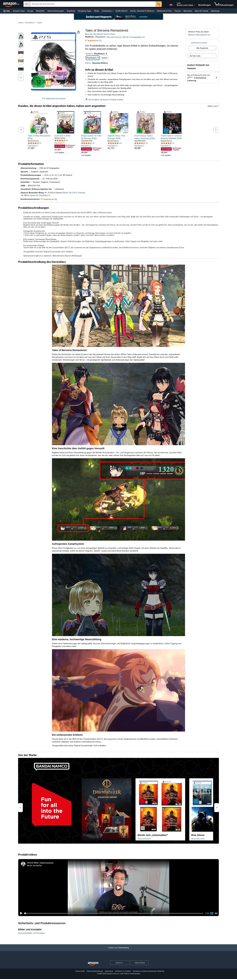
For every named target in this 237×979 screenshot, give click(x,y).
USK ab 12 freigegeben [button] (132, 37)
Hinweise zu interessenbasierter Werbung (148, 971)
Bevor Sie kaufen (34, 865)
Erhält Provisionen (46, 863)
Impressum (109, 971)
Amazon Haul (19, 11)
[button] (6, 11)
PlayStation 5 (30, 23)
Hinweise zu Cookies (123, 971)
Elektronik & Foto (164, 11)
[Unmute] (216, 913)
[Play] (20, 913)
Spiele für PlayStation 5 (40, 195)
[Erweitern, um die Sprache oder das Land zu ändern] (127, 963)
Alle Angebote (202, 48)
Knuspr (30, 11)
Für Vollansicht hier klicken (53, 98)
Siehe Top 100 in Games (73, 192)
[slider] (113, 913)
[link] (39, 137)
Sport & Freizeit (201, 11)
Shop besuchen (144, 839)
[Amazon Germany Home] (93, 964)
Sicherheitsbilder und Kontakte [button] (31, 933)
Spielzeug (215, 11)
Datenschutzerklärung (95, 971)
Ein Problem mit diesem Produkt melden (105, 99)
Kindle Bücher (121, 11)
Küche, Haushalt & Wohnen (142, 11)
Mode (96, 11)
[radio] (20, 36)
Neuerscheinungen (55, 11)
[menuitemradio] (211, 913)
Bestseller (40, 11)
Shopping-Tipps (84, 11)
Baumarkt (188, 11)
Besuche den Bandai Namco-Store (100, 34)
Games (177, 11)
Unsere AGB (79, 971)
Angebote (71, 11)
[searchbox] (93, 4)
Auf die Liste (195, 56)
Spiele (39, 23)
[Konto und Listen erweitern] (194, 5)
